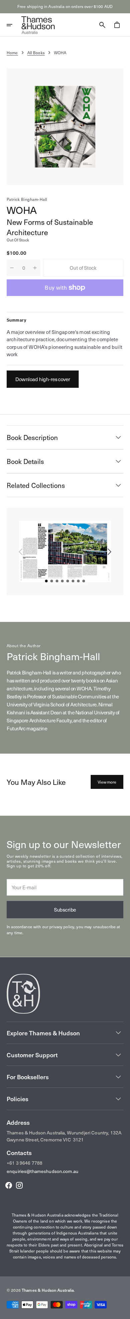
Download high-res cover (42, 379)
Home (12, 53)
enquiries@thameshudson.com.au (42, 1171)
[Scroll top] (122, 1311)
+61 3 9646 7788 (24, 1162)
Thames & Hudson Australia (48, 1290)
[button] (14, 25)
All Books (36, 53)
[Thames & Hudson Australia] (38, 25)
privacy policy (61, 927)
